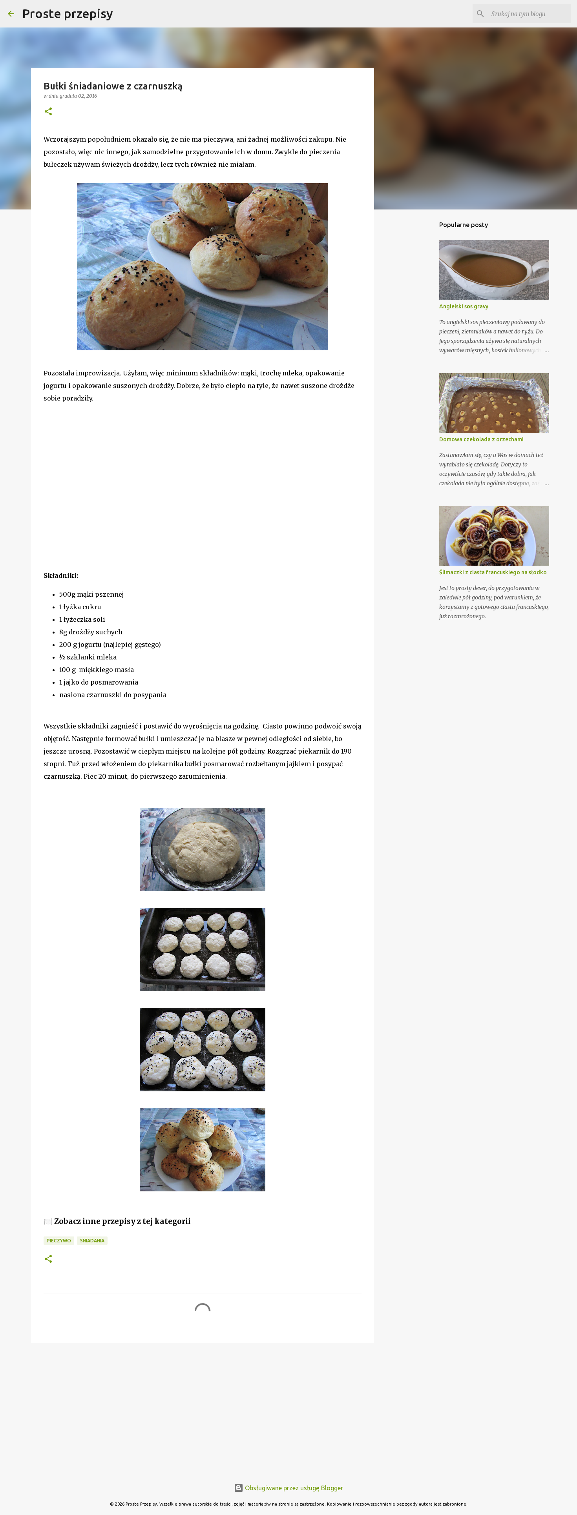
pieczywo (59, 1240)
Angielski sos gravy (463, 306)
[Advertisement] (102, 504)
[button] (48, 112)
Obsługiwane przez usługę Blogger (293, 1487)
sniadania (92, 1240)
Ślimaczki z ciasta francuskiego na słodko (493, 572)
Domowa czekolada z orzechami (481, 439)
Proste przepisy (67, 13)
